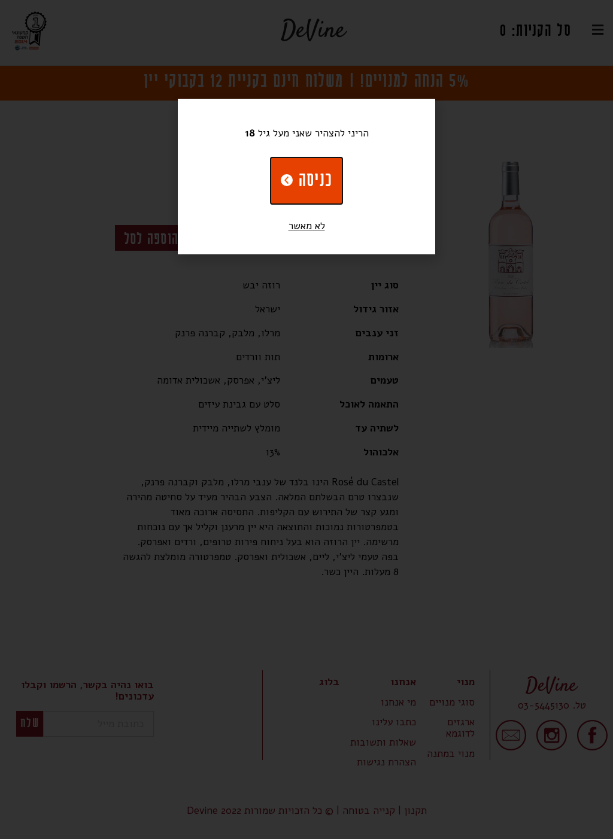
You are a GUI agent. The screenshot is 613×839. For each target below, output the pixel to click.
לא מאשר (307, 226)
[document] (306, 419)
